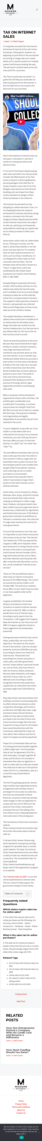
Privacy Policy (21, 1104)
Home (21, 1101)
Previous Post (21, 994)
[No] (39, 1132)
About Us (21, 1110)
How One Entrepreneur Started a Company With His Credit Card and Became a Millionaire (20, 1033)
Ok (22, 1137)
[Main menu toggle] (37, 9)
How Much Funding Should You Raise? (18, 1051)
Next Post (21, 1001)
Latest (6, 41)
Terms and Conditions (21, 1107)
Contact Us (21, 1113)
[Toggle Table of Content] (26, 894)
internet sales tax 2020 (16, 876)
